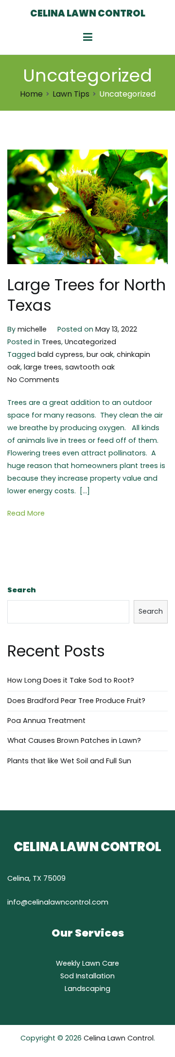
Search (21, 590)
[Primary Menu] (87, 37)
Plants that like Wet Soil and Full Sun (69, 761)
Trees (51, 342)
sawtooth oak (90, 367)
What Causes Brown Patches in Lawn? (74, 740)
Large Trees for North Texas (86, 295)
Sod (68, 976)
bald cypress (60, 354)
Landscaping (87, 988)
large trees (43, 367)
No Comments (33, 380)
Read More (26, 513)
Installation (95, 976)
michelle (32, 329)
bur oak (100, 354)
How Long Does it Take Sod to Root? (70, 680)
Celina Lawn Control (87, 13)
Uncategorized (90, 342)
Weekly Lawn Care (87, 963)
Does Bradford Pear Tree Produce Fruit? (76, 700)
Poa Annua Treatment (46, 720)
